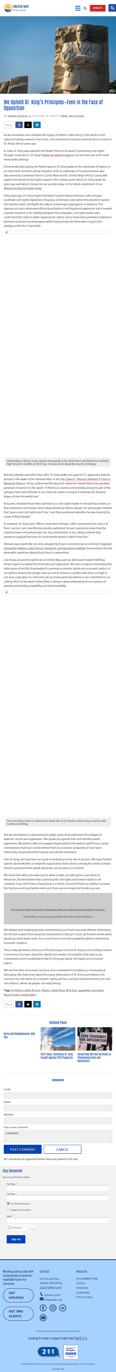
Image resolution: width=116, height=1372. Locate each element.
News (64, 115)
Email (7, 1090)
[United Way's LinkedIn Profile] (62, 1307)
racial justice (28, 994)
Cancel (62, 1149)
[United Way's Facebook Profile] (43, 1307)
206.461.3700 (52, 1294)
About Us (81, 1271)
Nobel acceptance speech (58, 154)
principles (98, 990)
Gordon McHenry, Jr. (19, 115)
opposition (84, 990)
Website (9, 1115)
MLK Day (71, 990)
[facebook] (19, 125)
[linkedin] (37, 125)
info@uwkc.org (53, 1299)
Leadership (82, 1292)
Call (81, 1338)
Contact (44, 1271)
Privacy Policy (84, 1296)
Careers (80, 1282)
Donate (97, 8)
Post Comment (22, 1149)
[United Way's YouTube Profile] (43, 1317)
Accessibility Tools (87, 1278)
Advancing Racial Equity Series (23, 188)
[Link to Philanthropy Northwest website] (49, 1352)
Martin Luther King (53, 990)
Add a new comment (16, 1127)
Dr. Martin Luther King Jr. (26, 990)
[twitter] (28, 125)
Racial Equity (76, 115)
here (93, 463)
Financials (82, 1287)
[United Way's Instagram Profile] (53, 1307)
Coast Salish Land (50, 1287)
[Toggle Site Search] (85, 8)
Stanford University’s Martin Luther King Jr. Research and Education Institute (58, 546)
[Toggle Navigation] (78, 8)
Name (7, 1102)
